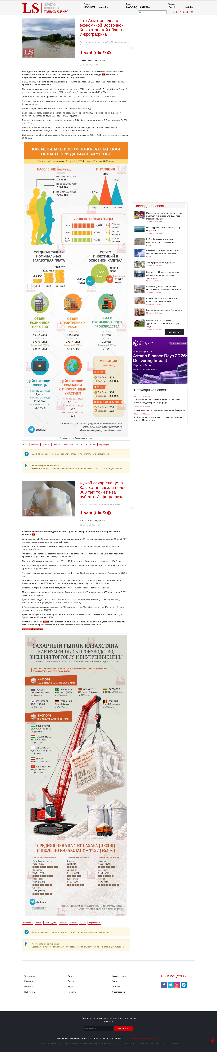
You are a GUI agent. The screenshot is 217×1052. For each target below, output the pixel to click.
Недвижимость (118, 976)
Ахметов (46, 445)
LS (33, 534)
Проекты (72, 992)
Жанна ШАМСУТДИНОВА (92, 60)
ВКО (25, 445)
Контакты (28, 981)
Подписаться (123, 1028)
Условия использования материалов (142, 1038)
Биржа (71, 986)
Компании (116, 986)
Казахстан (90, 445)
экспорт (63, 923)
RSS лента (29, 992)
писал (46, 622)
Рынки (114, 981)
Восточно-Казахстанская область (68, 445)
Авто (70, 976)
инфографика (104, 445)
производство (50, 923)
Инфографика (118, 992)
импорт (73, 923)
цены (82, 923)
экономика (35, 445)
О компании (30, 976)
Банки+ (71, 981)
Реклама (28, 986)
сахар (38, 923)
